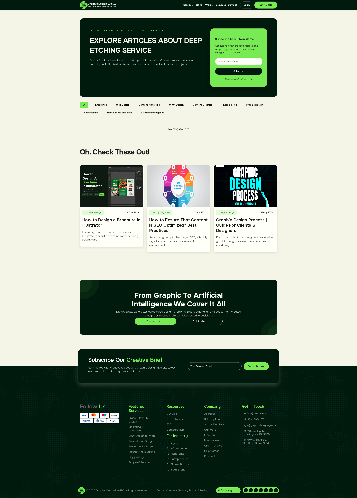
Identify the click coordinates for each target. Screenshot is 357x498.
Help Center (211, 451)
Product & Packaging (141, 446)
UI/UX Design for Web (142, 436)
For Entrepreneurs (177, 459)
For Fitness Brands (178, 464)
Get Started (199, 321)
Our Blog (172, 414)
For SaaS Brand (176, 469)
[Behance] (276, 490)
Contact (232, 4)
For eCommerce (177, 448)
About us (209, 414)
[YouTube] (271, 490)
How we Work (212, 440)
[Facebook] (246, 490)
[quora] (261, 490)
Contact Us (153, 321)
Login (247, 4)
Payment (209, 456)
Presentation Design (141, 441)
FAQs (170, 424)
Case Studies (175, 419)
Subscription (212, 419)
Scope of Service (139, 462)
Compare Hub (175, 429)
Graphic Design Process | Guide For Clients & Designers (241, 225)
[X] (266, 490)
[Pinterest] (256, 490)
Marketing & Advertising (136, 428)
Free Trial (209, 435)
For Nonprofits (175, 453)
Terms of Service (166, 490)
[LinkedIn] (251, 490)
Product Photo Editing (142, 451)
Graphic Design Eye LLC (110, 490)
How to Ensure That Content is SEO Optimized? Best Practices (178, 225)
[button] (228, 490)
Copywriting (136, 457)
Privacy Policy (187, 490)
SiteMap (203, 490)
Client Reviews (213, 445)
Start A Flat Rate (214, 424)
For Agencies (174, 443)
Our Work (210, 429)
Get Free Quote (266, 4)
